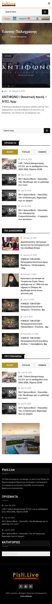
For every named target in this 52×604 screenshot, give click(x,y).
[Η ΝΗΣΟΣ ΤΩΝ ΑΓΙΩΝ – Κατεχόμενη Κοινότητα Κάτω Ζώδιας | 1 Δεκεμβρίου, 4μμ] (10, 339)
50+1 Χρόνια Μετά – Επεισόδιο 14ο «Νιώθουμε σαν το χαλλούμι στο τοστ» (33, 182)
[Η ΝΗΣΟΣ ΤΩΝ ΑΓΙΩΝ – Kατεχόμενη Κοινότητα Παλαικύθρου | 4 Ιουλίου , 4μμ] (10, 322)
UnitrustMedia (26, 596)
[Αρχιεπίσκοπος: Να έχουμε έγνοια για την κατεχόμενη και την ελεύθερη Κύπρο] (10, 243)
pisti (5, 91)
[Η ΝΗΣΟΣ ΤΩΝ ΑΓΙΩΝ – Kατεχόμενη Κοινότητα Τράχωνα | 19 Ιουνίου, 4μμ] (10, 305)
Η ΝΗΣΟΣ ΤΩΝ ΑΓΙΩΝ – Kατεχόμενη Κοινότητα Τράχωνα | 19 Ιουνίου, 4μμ (33, 307)
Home (6, 37)
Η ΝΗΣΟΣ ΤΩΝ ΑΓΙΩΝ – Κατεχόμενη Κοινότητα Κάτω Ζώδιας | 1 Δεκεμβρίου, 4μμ (34, 341)
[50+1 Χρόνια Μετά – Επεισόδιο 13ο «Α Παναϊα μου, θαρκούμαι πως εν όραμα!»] (9, 195)
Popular (26, 152)
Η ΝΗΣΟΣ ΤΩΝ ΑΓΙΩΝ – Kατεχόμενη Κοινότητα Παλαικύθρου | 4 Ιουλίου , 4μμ (34, 324)
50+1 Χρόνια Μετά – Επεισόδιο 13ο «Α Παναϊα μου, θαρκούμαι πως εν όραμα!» (32, 197)
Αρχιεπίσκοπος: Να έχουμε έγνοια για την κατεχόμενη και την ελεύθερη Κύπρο (35, 245)
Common (42, 152)
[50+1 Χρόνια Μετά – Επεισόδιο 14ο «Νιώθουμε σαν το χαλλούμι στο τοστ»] (9, 180)
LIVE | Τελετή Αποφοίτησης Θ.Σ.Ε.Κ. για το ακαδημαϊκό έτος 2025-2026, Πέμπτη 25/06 (33, 166)
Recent (10, 152)
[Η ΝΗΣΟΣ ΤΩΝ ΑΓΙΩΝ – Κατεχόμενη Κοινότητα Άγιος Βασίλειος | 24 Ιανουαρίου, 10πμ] (10, 261)
